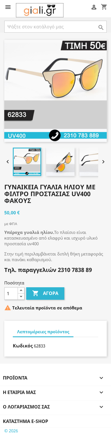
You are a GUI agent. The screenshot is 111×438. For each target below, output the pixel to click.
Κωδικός (23, 346)
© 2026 (11, 430)
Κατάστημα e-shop (25, 421)
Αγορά (45, 293)
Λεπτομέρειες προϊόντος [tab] (43, 331)
